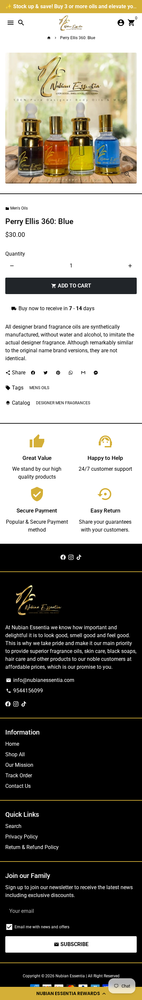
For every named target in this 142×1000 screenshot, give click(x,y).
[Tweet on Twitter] (46, 373)
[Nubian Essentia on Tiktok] (79, 557)
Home (12, 744)
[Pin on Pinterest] (58, 373)
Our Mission (19, 765)
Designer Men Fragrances (63, 403)
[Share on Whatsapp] (71, 373)
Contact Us (18, 786)
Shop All (15, 754)
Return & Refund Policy (32, 847)
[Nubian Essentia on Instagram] (71, 557)
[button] (71, 993)
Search (13, 826)
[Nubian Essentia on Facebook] (63, 557)
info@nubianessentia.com (40, 680)
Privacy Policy (21, 837)
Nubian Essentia (70, 976)
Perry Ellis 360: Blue (77, 38)
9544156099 (24, 691)
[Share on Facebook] (33, 373)
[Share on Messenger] (96, 373)
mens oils (39, 388)
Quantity (15, 254)
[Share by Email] (83, 373)
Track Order (18, 775)
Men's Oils (16, 208)
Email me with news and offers (42, 927)
